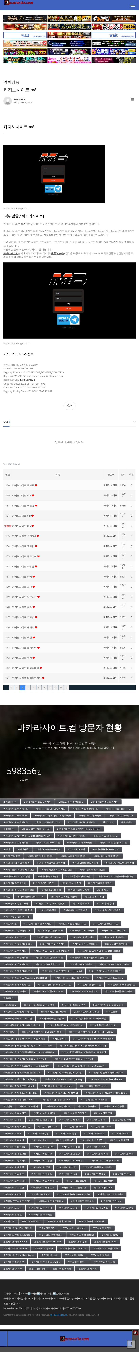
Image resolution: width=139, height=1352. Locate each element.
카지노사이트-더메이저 (45, 1113)
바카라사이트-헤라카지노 (79, 842)
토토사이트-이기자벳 (13, 1261)
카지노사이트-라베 (71, 1146)
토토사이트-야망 (47, 1228)
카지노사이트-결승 (12, 1119)
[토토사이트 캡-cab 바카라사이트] (69, 27)
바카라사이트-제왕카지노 (118, 808)
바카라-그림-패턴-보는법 (49, 849)
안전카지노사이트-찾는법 (86, 1011)
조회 (123, 474)
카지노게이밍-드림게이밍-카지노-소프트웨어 (25, 1058)
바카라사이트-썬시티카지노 (104, 801)
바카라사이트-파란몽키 (40, 1207)
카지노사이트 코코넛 (23, 617)
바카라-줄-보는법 (76, 849)
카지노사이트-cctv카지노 (105, 923)
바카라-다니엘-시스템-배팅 (16, 862)
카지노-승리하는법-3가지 (15, 903)
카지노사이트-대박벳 (101, 1126)
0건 (17, 102)
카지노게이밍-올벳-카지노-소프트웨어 (22, 1072)
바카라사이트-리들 (68, 1207)
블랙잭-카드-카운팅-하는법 (64, 896)
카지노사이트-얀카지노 (14, 950)
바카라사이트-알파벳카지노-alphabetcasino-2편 (27, 835)
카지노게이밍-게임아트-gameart (19, 1099)
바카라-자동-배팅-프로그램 (105, 849)
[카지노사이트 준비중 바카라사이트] (25, 35)
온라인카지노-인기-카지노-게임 (108, 1004)
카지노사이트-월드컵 (120, 1140)
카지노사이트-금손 (43, 1153)
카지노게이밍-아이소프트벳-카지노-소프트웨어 (26, 1065)
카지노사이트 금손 (22, 607)
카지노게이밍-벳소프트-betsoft (18, 1086)
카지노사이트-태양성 (38, 1133)
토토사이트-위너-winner (15, 1248)
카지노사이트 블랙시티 (24, 647)
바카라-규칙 (23, 849)
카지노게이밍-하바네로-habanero (106, 1079)
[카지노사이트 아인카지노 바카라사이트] (114, 60)
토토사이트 (8, 1221)
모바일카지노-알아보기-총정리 (50, 903)
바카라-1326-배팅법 (51, 889)
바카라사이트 (10, 253)
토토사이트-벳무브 (100, 1255)
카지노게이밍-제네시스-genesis (58, 1099)
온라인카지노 (10, 1004)
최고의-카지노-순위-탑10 (51, 1018)
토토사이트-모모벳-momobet (46, 1261)
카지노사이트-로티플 (41, 1173)
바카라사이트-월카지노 (89, 815)
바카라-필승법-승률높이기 (85, 862)
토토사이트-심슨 (49, 1255)
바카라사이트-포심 (12, 1207)
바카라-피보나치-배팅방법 (106, 856)
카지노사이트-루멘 (43, 1160)
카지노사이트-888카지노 (114, 930)
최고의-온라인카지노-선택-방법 (39, 1004)
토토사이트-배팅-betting (82, 1234)
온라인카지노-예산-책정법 (53, 1011)
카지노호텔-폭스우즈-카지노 (104, 1025)
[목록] (132, 100)
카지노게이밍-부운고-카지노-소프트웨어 (74, 1058)
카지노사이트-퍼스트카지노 (110, 977)
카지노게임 (8, 1031)
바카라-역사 (103, 889)
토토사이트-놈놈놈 (62, 1268)
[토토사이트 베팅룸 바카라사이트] (25, 27)
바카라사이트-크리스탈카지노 (50, 808)
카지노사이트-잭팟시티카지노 (18, 943)
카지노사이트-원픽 (29, 1106)
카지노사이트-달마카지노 (48, 964)
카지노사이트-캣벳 (122, 1119)
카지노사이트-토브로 (94, 1133)
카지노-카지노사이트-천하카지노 (105, 971)
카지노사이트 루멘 (22, 657)
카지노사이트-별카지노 (14, 991)
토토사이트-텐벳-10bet (105, 1241)
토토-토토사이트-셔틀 (104, 1261)
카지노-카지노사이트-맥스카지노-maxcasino (25, 977)
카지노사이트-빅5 (12, 1133)
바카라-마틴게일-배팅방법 (40, 856)
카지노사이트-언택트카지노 (49, 957)
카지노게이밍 (59, 1038)
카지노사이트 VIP (22, 495)
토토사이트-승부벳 (77, 1241)
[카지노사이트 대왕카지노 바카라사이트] (25, 18)
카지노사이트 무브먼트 (24, 596)
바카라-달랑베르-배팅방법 (92, 869)
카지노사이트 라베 (22, 576)
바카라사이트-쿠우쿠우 (82, 1201)
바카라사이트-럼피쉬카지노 (113, 842)
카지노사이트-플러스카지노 (17, 984)
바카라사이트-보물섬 (111, 1201)
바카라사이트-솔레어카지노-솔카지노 (52, 815)
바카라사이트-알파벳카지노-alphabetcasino (78, 828)
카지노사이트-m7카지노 (82, 930)
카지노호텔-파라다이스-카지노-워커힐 (22, 1025)
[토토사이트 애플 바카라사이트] (69, 51)
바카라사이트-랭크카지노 (71, 801)
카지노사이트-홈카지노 (82, 937)
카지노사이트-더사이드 (14, 1113)
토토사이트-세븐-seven (74, 1228)
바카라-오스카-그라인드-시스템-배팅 (115, 876)
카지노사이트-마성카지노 (57, 1106)
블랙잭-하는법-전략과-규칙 (30, 896)
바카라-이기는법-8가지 (14, 883)
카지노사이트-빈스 (87, 1106)
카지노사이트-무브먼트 (14, 1153)
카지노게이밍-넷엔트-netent (94, 1086)
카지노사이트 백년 (22, 637)
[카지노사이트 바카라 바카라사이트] (19, 7)
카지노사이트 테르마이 (24, 556)
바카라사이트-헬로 (12, 1214)
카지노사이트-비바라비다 (71, 1160)
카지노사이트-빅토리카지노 (37, 923)
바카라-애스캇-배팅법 (48, 876)
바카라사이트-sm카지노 (15, 815)
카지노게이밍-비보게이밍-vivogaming (63, 1079)
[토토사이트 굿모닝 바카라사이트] (25, 43)
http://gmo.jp (27, 379)
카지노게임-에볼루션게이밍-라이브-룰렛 (41, 1031)
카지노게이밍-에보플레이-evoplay (20, 1092)
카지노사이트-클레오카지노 (72, 923)
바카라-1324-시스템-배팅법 (16, 876)
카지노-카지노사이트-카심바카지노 (72, 977)
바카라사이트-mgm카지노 (85, 808)
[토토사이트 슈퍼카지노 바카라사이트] (114, 27)
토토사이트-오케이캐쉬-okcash (18, 1255)
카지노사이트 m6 (22, 525)
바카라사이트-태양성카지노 (71, 835)
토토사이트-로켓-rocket (50, 1234)
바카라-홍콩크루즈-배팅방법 (51, 862)
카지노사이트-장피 (68, 1173)
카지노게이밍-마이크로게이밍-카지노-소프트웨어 (81, 1065)
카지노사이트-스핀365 (91, 1140)
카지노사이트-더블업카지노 (121, 984)
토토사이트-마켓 (37, 1268)
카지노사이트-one (103, 1187)
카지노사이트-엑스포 (69, 1119)
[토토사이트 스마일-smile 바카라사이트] (114, 51)
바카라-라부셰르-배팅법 (100, 883)
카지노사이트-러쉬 (12, 1194)
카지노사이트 (10, 923)
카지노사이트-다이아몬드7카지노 (54, 984)
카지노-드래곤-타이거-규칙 (16, 916)
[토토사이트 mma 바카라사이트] (69, 18)
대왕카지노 (126, 822)
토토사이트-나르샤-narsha (73, 1248)
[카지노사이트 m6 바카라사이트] (69, 300)
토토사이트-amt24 (110, 1234)
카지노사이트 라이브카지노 (27, 678)
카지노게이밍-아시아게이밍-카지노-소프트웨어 (83, 1045)
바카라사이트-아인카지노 (15, 822)
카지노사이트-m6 (64, 1140)
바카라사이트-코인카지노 (48, 822)
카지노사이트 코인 (22, 586)
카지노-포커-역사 (47, 910)
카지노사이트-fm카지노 (15, 937)
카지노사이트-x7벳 (40, 1167)
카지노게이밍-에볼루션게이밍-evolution (93, 1038)
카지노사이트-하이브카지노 (83, 991)
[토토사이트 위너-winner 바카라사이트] (25, 51)
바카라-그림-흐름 (11, 856)
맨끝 (66, 687)
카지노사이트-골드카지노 (15, 964)
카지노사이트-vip (120, 1133)
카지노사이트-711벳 (48, 1126)
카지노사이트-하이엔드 (75, 1113)
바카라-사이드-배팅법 (79, 889)
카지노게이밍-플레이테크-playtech (106, 1072)
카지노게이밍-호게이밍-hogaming (61, 1092)
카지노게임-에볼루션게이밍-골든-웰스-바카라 (91, 1031)
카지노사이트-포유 (103, 1113)
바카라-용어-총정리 (71, 883)
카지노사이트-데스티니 (40, 1119)
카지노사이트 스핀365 (24, 536)
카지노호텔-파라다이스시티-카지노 (65, 1025)
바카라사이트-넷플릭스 (96, 1207)
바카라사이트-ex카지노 (40, 1214)
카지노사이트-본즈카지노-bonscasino (52, 950)
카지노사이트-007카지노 (80, 964)
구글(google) (58, 253)
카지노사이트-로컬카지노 (74, 1187)
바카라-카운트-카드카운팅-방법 (57, 869)
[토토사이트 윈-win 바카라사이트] (25, 60)
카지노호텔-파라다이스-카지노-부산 (88, 1018)
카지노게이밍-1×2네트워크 (94, 1099)
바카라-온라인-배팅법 (43, 883)
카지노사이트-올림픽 (13, 1167)
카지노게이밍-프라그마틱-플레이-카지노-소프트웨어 (29, 1052)
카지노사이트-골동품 (114, 1106)
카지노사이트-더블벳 (13, 1140)
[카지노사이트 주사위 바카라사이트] (69, 60)
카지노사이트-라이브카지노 (105, 1160)
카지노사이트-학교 (66, 1167)
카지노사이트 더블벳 (23, 505)
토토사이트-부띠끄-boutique (17, 1234)
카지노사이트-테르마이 (14, 1146)
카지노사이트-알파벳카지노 (17, 930)
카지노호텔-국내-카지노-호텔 (17, 1018)
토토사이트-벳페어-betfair (92, 1221)
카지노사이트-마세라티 (14, 1180)
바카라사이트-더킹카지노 (15, 808)
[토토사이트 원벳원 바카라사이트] (114, 18)
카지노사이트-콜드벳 (76, 1180)
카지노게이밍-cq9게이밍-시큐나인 (65, 1072)
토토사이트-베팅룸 (87, 1268)
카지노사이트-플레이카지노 (118, 991)
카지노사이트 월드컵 (23, 546)
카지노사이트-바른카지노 (46, 1180)
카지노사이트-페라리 (97, 1153)
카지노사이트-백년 (124, 1153)
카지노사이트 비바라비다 (26, 667)
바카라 (6, 849)
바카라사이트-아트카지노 (51, 1201)
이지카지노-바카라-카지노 (110, 1194)
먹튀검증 (23, 223)
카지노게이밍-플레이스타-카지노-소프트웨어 (84, 1052)
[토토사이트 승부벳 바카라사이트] (69, 35)
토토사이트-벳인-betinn (15, 1241)
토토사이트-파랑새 (102, 1228)
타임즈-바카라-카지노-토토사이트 (73, 1194)
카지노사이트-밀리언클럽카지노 (19, 971)
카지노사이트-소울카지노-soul (49, 937)
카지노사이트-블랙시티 (14, 1160)
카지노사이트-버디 (96, 1119)
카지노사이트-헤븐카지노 (85, 943)
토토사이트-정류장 (12, 1268)
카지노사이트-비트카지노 (52, 943)
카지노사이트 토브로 (23, 485)
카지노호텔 (111, 1011)
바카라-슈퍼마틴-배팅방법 (73, 856)
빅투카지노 (8, 998)
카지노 (6, 896)
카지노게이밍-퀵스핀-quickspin (57, 1086)
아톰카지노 (8, 828)
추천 (131, 474)
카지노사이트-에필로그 (42, 1187)
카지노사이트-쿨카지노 (113, 937)
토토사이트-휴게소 (77, 1261)
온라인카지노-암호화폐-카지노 (18, 1011)
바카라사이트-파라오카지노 (37, 801)
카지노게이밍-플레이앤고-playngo (20, 1079)
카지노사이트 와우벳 (23, 566)
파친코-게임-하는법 (94, 896)
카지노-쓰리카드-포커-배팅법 (17, 910)
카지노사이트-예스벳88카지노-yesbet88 (62, 971)
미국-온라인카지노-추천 (74, 1004)
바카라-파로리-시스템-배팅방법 (18, 869)
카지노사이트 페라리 (23, 627)
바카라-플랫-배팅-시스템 (78, 876)
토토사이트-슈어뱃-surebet (47, 1241)
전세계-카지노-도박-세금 (76, 910)
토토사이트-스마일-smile (106, 1248)
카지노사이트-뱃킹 (122, 1173)
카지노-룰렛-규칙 (81, 903)
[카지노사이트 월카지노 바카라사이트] (69, 43)
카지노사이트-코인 (96, 1146)
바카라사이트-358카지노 (48, 842)
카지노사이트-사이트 (13, 1173)
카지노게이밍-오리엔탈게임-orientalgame (106, 1092)
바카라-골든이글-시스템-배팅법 (18, 889)
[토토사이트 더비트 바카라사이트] (114, 43)
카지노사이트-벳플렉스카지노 (48, 991)
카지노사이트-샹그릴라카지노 (114, 964)
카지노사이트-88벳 (74, 1126)
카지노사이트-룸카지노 (89, 984)
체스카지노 (108, 822)
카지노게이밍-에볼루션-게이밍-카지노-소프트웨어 (27, 1045)
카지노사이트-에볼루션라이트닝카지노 (89, 957)
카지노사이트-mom (103, 1180)
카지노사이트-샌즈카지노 (117, 943)
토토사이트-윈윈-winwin (60, 1221)
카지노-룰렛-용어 (105, 903)
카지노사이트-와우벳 (44, 1146)
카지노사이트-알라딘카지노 (17, 1126)
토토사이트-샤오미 (31, 1221)
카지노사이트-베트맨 (39, 1194)
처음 (11, 687)
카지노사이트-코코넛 (69, 1153)
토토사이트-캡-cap (44, 1248)
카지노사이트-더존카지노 (15, 957)
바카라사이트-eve (124, 1207)
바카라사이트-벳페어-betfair (36, 828)
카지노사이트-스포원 (13, 1187)
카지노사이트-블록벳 (95, 1173)
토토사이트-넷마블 (74, 1255)
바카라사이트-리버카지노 (105, 835)
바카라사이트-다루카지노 (121, 815)
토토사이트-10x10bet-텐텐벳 (17, 1228)
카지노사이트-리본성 (66, 1133)
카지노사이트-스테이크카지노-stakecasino (99, 950)
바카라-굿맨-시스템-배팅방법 (119, 862)
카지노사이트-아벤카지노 (50, 930)
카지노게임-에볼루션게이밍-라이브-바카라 (24, 1038)
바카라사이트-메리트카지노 (81, 822)
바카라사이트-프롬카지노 (15, 842)
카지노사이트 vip (21, 515)
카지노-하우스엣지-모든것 (108, 910)
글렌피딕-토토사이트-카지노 (17, 1201)
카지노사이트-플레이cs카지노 (97, 1167)
